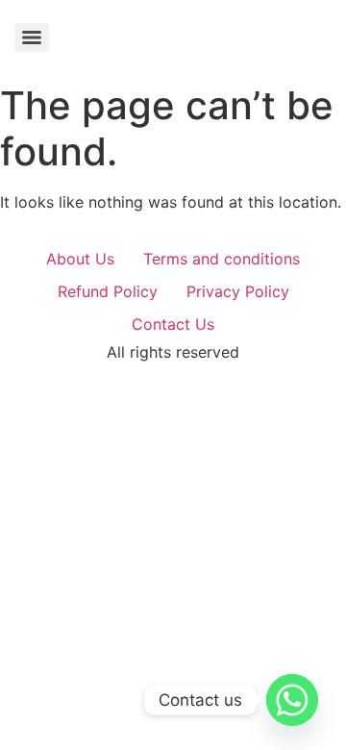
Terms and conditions (221, 258)
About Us (80, 258)
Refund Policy (108, 291)
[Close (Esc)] (282, 21)
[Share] (240, 21)
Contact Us (173, 324)
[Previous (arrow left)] (33, 375)
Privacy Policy (237, 291)
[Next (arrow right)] (312, 375)
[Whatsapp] (292, 700)
